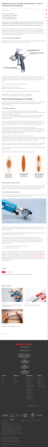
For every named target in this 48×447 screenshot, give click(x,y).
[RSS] (43, 10)
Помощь (39, 375)
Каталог (4, 375)
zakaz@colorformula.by (25, 350)
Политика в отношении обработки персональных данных (30, 385)
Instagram (16, 406)
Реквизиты (15, 382)
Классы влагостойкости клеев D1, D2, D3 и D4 (11, 326)
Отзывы (14, 379)
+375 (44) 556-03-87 (24, 371)
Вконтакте (10, 406)
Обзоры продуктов (29, 380)
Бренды (3, 381)
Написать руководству (41, 386)
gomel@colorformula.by (25, 367)
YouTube (22, 406)
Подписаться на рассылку (33, 405)
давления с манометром (38, 257)
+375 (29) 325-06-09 (24, 346)
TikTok (25, 406)
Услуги (3, 379)
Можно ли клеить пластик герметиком (32, 305)
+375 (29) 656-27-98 (24, 361)
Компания (15, 375)
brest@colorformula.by (24, 372)
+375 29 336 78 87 (25, 366)
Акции (3, 377)
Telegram (19, 406)
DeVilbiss (40, 254)
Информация (29, 375)
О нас (14, 377)
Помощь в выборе (40, 385)
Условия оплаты (40, 377)
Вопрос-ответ (28, 382)
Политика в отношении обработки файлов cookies (30, 389)
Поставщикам (15, 381)
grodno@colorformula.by (25, 362)
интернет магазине (39, 255)
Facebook (13, 406)
